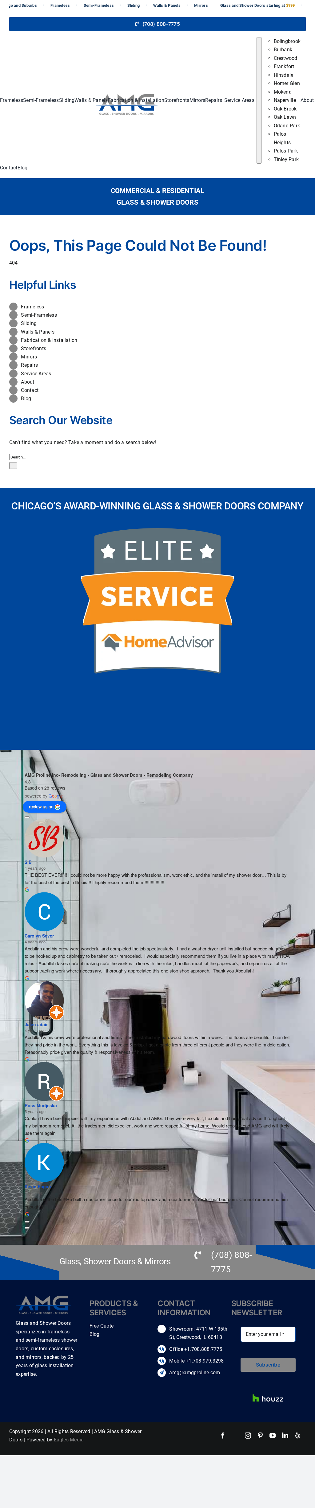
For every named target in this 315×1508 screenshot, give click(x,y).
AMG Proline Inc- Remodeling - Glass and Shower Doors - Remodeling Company (109, 775)
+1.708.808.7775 (202, 1349)
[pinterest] (260, 1436)
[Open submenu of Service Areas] (259, 100)
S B (28, 862)
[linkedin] (285, 1436)
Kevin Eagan (38, 1186)
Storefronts (33, 348)
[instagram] (248, 1436)
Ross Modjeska (41, 1105)
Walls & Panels (37, 332)
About (27, 382)
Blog (26, 398)
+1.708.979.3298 (205, 1361)
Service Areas (36, 374)
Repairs (29, 365)
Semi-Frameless (39, 315)
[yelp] (297, 1436)
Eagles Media (69, 1440)
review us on (41, 806)
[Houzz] (268, 1391)
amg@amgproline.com (194, 1372)
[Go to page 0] (27, 1228)
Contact (29, 390)
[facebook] (223, 1436)
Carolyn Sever (39, 936)
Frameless (32, 307)
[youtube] (272, 1436)
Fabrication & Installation (49, 340)
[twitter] (236, 1436)
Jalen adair (36, 1024)
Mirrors (29, 357)
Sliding (29, 323)
